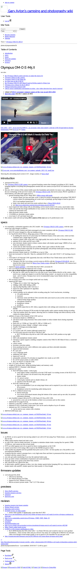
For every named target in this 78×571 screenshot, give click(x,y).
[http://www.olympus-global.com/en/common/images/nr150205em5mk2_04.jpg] (26, 418)
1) (34, 201)
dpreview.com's (10, 94)
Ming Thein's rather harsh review (15, 527)
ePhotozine (8, 520)
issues (7, 57)
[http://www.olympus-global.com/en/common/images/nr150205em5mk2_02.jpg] (26, 167)
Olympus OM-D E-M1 (43, 192)
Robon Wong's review (12, 507)
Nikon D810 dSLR (54, 203)
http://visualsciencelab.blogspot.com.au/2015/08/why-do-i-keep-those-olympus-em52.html (34, 536)
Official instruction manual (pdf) (15, 87)
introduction (9, 53)
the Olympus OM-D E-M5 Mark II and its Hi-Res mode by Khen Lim (27, 83)
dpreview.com (9, 496)
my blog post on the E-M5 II (14, 81)
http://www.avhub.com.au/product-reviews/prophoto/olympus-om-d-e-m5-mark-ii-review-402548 (36, 525)
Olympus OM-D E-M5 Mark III (15, 79)
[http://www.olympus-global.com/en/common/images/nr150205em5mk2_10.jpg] (26, 428)
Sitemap (7, 38)
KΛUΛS (16, 129)
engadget (8, 522)
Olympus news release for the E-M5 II (17, 85)
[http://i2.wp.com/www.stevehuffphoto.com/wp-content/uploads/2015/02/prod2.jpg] (27, 170)
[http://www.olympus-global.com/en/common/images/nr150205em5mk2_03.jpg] (26, 414)
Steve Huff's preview (11, 491)
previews (8, 60)
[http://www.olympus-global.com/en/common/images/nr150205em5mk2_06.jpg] (26, 421)
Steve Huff (45, 174)
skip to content (9, 2)
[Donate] (4, 567)
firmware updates (10, 59)
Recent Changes (10, 35)
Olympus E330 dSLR (62, 261)
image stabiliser (20, 267)
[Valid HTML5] (26, 567)
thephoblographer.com (12, 523)
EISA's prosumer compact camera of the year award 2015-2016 (34, 92)
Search (22, 29)
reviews (7, 62)
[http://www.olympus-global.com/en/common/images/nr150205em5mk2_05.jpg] (26, 424)
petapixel (8, 495)
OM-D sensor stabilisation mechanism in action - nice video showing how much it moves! (33, 88)
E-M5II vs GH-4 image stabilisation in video (19, 529)
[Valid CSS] (36, 567)
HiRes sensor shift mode (44, 195)
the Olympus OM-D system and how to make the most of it (24, 76)
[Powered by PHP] (14, 567)
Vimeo (23, 129)
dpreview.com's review (12, 509)
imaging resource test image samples (16, 505)
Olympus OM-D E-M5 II (14, 42)
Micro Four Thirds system (41, 263)
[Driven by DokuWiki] (48, 567)
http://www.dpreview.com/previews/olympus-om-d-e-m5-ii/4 (34, 205)
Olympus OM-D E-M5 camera (15, 77)
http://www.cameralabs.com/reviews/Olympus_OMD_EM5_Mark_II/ (27, 518)
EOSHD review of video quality (15, 511)
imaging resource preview (13, 493)
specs (6, 55)
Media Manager (10, 36)
